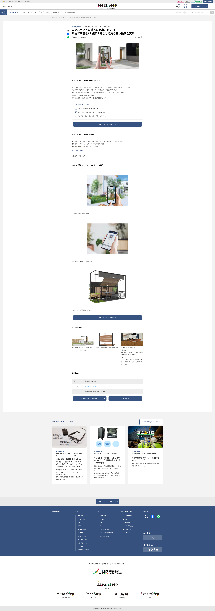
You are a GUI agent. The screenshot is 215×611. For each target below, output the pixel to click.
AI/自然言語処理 (104, 536)
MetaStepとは (57, 511)
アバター (35, 12)
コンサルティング (82, 539)
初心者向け (80, 546)
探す (3, 12)
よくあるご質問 (127, 516)
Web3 (47, 12)
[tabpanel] (107, 56)
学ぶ (76, 511)
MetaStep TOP (56, 17)
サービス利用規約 (128, 526)
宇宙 (187, 1)
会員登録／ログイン (201, 6)
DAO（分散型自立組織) (106, 533)
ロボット (198, 1)
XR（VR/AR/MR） (56, 12)
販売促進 (75, 37)
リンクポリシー (127, 533)
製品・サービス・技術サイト (107, 124)
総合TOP (180, 1)
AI (191, 1)
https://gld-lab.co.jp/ (91, 386)
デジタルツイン (82, 533)
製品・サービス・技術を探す (70, 17)
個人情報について (128, 529)
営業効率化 (83, 37)
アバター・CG (81, 519)
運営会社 (125, 519)
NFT (41, 12)
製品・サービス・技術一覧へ (107, 502)
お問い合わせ (125, 399)
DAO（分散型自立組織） (69, 12)
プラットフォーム (25, 12)
